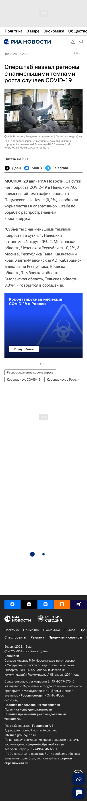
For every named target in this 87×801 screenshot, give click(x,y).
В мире (69, 630)
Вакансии (11, 656)
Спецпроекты (15, 637)
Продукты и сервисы (65, 637)
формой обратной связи (46, 744)
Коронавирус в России (63, 379)
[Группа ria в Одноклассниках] (62, 604)
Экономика (51, 630)
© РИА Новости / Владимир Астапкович (28, 136)
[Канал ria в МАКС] (12, 604)
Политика (11, 630)
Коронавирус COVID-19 (24, 379)
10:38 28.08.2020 (16, 54)
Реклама (37, 637)
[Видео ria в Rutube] (78, 604)
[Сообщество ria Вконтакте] (45, 604)
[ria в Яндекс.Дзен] (29, 604)
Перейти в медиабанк (69, 136)
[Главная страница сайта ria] (27, 42)
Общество (31, 630)
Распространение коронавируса (30, 372)
